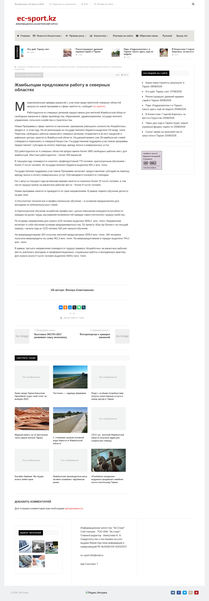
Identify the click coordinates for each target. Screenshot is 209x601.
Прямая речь (77, 35)
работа (74, 318)
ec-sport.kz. (99, 106)
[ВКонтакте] (61, 307)
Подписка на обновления (63, 4)
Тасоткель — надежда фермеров (69, 393)
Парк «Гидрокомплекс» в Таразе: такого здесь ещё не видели (132, 51)
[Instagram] (190, 592)
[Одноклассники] (65, 307)
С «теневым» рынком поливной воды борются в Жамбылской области (68, 440)
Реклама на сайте (104, 4)
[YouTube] (196, 592)
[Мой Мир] (70, 307)
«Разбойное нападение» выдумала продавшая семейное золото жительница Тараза (107, 479)
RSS (85, 4)
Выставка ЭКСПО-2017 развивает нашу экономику (50, 336)
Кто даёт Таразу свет (32, 49)
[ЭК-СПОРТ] (37, 16)
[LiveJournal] (84, 307)
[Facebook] (179, 592)
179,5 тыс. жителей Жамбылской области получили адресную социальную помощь (107, 438)
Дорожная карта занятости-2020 (58, 67)
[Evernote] (79, 307)
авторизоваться (74, 508)
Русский (167, 35)
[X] (74, 307)
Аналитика (100, 35)
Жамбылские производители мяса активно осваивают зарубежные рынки (70, 479)
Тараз (81, 318)
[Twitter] (185, 592)
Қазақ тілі (182, 35)
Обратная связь (149, 35)
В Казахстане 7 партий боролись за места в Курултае (181, 50)
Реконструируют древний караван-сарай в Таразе (82, 50)
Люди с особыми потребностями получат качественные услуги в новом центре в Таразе (107, 396)
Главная (25, 35)
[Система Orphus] (152, 152)
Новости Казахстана (48, 35)
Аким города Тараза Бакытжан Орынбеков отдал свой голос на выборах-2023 (31, 396)
